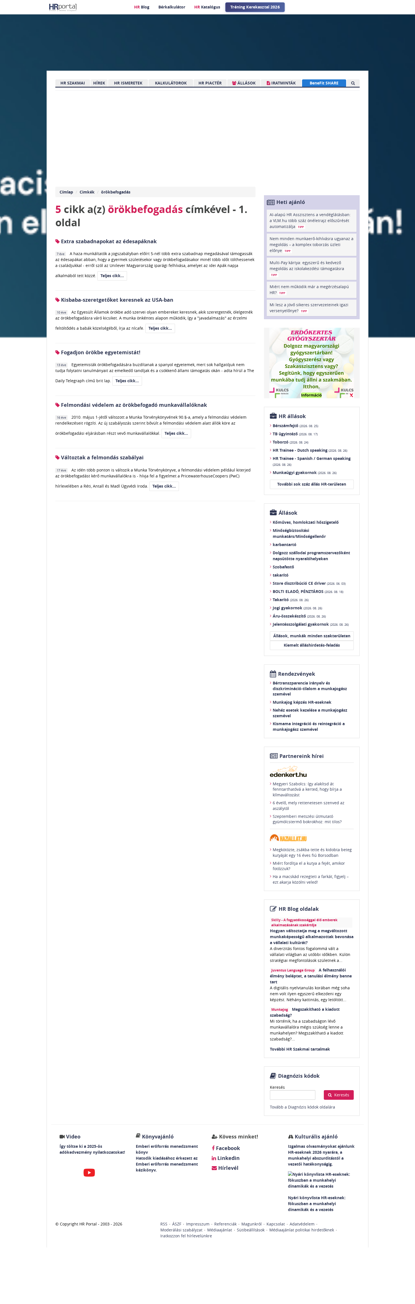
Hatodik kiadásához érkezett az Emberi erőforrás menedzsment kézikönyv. (167, 1164)
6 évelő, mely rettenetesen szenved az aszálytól (308, 805)
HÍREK (99, 83)
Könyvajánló (158, 1136)
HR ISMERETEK (128, 83)
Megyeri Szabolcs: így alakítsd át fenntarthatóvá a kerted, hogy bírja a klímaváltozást (307, 789)
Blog (141, 7)
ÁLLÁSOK (245, 83)
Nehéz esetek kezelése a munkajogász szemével (310, 712)
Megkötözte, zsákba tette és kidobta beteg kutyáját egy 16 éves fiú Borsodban (312, 852)
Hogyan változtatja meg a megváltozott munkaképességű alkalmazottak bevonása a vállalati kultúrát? (311, 936)
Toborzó (290, 442)
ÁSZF (176, 1224)
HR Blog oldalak (299, 908)
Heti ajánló (290, 202)
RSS (163, 1224)
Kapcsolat (276, 1224)
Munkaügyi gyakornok (305, 472)
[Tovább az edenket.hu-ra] (312, 771)
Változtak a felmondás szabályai (102, 457)
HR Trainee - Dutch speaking (310, 450)
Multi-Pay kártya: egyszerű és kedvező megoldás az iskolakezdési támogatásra (307, 268)
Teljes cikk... (112, 275)
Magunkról (251, 1224)
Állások (288, 512)
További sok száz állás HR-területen (311, 484)
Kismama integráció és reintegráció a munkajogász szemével (309, 726)
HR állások (292, 416)
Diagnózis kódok (299, 1075)
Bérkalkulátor (171, 7)
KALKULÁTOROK (171, 83)
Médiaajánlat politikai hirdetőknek (301, 1230)
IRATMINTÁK (283, 83)
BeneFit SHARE (324, 83)
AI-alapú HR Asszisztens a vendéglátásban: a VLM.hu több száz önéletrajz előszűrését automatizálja (310, 220)
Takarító (291, 599)
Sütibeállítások (251, 1230)
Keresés (277, 1087)
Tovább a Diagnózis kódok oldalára (302, 1107)
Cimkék (87, 192)
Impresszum (197, 1224)
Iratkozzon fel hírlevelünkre (186, 1235)
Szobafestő (283, 567)
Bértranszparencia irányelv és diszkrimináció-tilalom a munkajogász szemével (310, 688)
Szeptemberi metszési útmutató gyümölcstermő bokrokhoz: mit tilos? (307, 819)
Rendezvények (296, 673)
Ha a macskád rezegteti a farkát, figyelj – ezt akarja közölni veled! (311, 879)
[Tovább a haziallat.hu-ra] (312, 837)
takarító (281, 575)
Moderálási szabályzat (181, 1230)
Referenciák (225, 1224)
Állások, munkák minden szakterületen (311, 635)
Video (73, 1136)
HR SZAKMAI (72, 83)
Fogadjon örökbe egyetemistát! (100, 352)
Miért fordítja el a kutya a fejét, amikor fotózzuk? (309, 865)
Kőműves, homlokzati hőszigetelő (306, 522)
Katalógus (207, 7)
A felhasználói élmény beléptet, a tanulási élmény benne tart (311, 975)
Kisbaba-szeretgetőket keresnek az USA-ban (116, 299)
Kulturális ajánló (315, 1136)
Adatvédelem (302, 1224)
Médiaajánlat (219, 1230)
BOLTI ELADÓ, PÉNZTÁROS (308, 591)
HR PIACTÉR (210, 83)
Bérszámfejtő (295, 425)
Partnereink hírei (301, 756)
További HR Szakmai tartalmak (300, 1049)
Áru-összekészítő (299, 616)
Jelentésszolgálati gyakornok (311, 624)
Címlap (66, 192)
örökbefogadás (115, 192)
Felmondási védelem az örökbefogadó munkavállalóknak (133, 404)
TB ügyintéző (295, 433)
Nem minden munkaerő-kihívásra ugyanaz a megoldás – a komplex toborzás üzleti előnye (311, 244)
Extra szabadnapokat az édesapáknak (108, 241)
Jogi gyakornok (297, 607)
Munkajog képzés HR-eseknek (302, 702)
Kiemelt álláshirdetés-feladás (312, 645)
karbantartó (284, 544)
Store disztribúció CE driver (309, 583)
